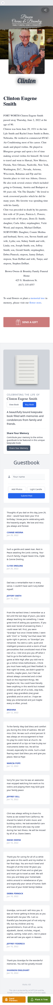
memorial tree (37, 298)
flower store (35, 302)
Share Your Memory (18, 448)
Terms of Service (34, 992)
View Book (14, 404)
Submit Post (26, 495)
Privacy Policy (18, 992)
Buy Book (29, 404)
